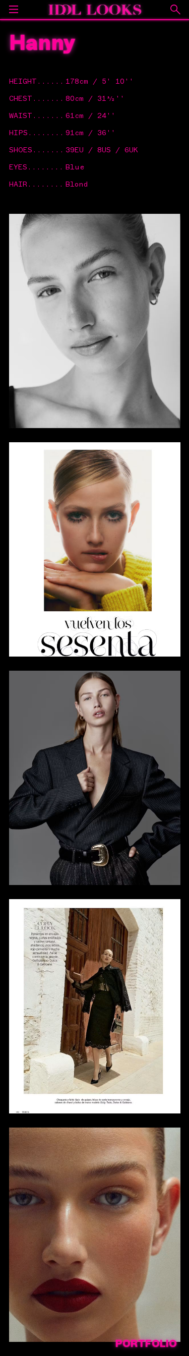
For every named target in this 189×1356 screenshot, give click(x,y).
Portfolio (146, 1344)
